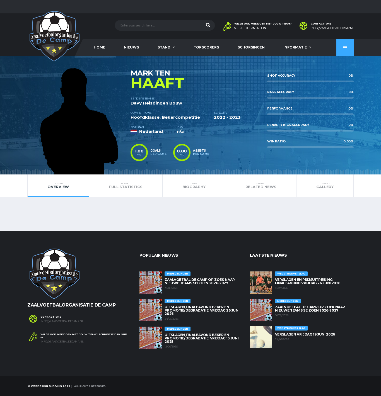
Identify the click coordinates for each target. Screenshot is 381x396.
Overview (58, 185)
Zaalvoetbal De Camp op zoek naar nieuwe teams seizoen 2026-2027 (200, 281)
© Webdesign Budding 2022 (48, 386)
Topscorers (206, 47)
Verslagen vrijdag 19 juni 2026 (305, 334)
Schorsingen (251, 47)
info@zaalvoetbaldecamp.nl (332, 28)
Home (99, 47)
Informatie (295, 47)
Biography (194, 185)
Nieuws (131, 47)
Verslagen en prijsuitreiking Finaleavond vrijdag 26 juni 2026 (307, 281)
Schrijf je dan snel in (250, 28)
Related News (260, 185)
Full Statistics (125, 185)
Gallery (325, 185)
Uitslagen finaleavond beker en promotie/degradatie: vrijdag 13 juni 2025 (201, 338)
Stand (164, 47)
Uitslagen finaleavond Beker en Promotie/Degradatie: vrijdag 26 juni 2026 (202, 310)
